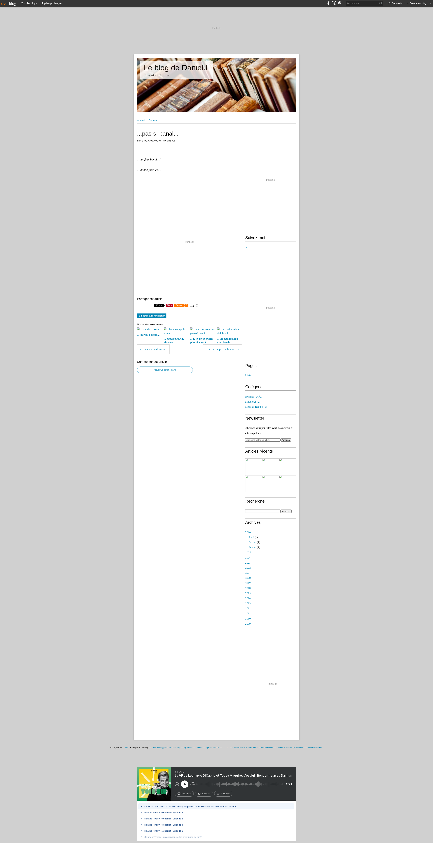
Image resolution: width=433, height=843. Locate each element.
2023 (248, 562)
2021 (248, 572)
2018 (248, 588)
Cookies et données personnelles (290, 747)
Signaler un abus (212, 747)
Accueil (141, 120)
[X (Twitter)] (334, 3)
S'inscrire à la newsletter (152, 315)
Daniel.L (126, 747)
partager (206, 794)
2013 (248, 603)
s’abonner (186, 794)
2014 (248, 598)
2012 (248, 608)
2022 (248, 567)
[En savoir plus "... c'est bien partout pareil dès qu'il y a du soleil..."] (287, 483)
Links (248, 375)
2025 (248, 552)
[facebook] (328, 3)
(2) (252, 401)
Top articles (187, 747)
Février (252, 542)
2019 (248, 583)
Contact (153, 120)
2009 (248, 623)
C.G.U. (226, 747)
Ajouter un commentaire (165, 370)
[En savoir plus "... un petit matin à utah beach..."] (253, 483)
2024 (248, 557)
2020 (248, 578)
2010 (248, 618)
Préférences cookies (314, 747)
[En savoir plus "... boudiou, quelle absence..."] (270, 466)
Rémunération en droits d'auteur (245, 747)
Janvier (252, 547)
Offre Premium (267, 747)
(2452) (253, 396)
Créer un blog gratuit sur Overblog (166, 747)
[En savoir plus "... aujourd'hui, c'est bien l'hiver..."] (270, 483)
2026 (248, 532)
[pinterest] (339, 3)
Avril (251, 537)
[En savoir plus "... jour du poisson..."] (253, 466)
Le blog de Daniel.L (177, 67)
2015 (248, 593)
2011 (248, 613)
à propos (225, 794)
